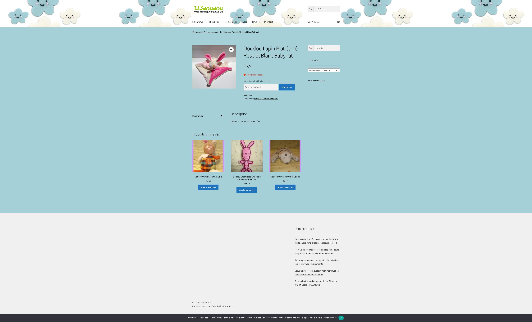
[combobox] (324, 70)
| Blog (244, 21)
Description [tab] (197, 115)
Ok (341, 318)
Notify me (287, 87)
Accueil (199, 32)
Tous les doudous (211, 32)
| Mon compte (230, 21)
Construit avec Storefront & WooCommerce (213, 306)
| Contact (268, 21)
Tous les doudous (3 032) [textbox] (323, 70)
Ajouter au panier (208, 187)
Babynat (257, 98)
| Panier (255, 21)
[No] (528, 317)
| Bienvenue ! (198, 21)
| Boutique (214, 21)
